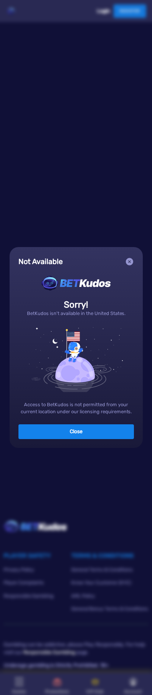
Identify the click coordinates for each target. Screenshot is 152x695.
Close (76, 431)
